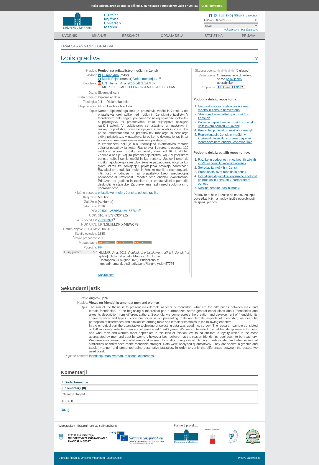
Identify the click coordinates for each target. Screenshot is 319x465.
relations (130, 356)
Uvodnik (69, 35)
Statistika (214, 35)
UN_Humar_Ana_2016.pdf (121, 83)
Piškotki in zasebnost (245, 15)
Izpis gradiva (100, 46)
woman (117, 356)
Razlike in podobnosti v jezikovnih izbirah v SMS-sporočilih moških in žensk (227, 161)
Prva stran (72, 46)
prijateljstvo (106, 192)
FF (100, 247)
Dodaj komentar (76, 382)
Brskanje (131, 35)
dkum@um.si (114, 457)
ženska (131, 192)
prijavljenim (234, 79)
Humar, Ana (110, 75)
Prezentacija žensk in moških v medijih (225, 130)
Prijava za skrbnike (249, 457)
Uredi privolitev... (212, 5)
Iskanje (99, 35)
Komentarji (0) (75, 388)
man (107, 356)
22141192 (105, 220)
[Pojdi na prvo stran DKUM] (94, 30)
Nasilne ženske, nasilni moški (219, 188)
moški (119, 192)
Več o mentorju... (145, 79)
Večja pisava (231, 29)
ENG (229, 15)
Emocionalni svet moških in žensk (222, 172)
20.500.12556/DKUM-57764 (117, 211)
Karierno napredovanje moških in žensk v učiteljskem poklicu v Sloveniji (227, 124)
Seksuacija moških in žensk (218, 167)
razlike (153, 192)
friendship (96, 356)
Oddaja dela (172, 35)
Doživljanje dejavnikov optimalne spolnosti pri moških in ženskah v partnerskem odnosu (227, 179)
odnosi (142, 192)
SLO (221, 15)
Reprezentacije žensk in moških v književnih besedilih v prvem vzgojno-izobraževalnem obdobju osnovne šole (225, 138)
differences (146, 356)
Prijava (248, 35)
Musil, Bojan (110, 79)
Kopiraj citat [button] (106, 275)
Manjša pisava (249, 29)
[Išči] (256, 20)
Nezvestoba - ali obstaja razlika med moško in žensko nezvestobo (223, 108)
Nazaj (65, 410)
